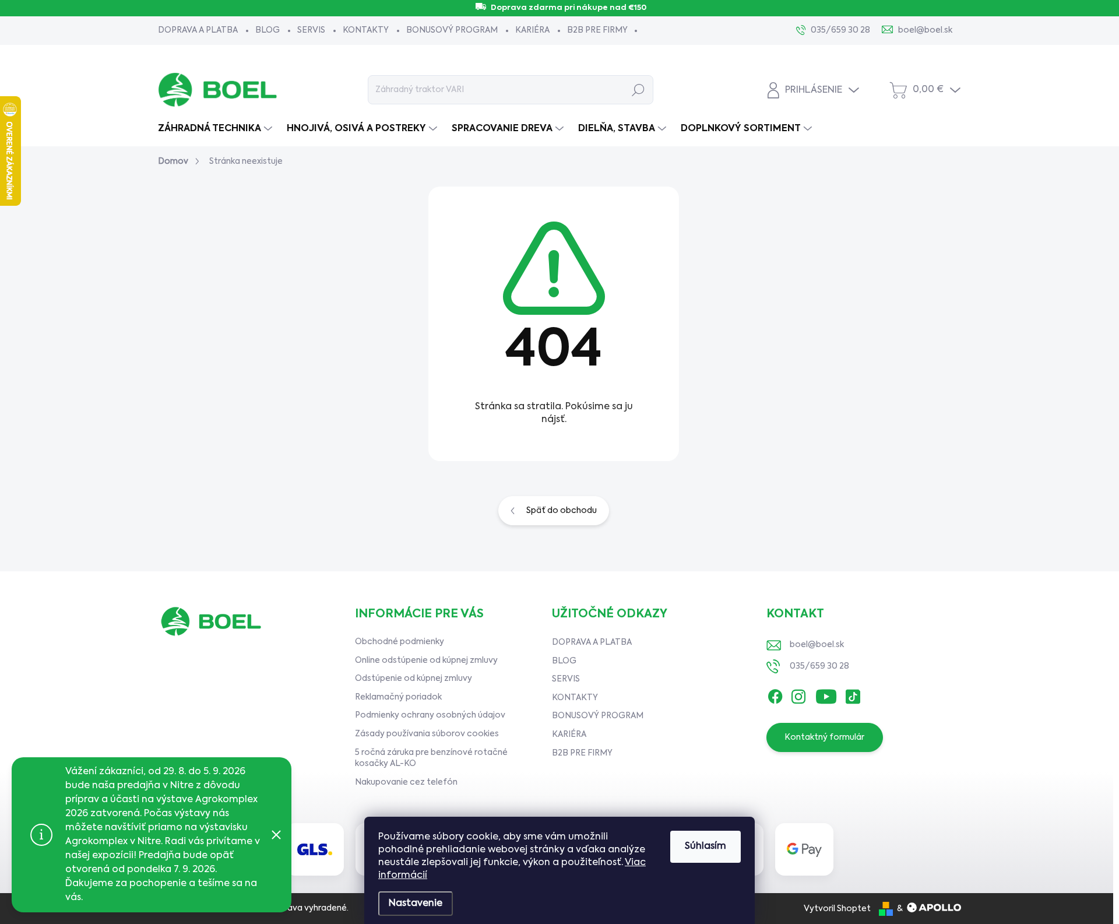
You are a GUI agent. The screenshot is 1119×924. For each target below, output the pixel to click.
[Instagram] (798, 693)
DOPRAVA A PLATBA (198, 30)
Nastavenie (415, 903)
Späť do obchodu (561, 511)
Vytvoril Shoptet (837, 909)
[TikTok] (852, 693)
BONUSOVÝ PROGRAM (452, 30)
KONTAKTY (366, 30)
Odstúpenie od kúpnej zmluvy (413, 678)
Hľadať (638, 90)
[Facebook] (775, 693)
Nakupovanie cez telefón (406, 782)
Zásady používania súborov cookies (427, 734)
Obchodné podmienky (399, 642)
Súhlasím (705, 846)
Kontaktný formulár (824, 737)
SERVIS (311, 30)
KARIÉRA (532, 30)
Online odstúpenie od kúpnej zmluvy (426, 660)
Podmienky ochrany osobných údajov (430, 715)
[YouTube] (826, 693)
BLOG (267, 30)
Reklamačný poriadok (398, 697)
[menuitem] (216, 128)
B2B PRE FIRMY (597, 30)
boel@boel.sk (817, 645)
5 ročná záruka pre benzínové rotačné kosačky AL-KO (431, 758)
